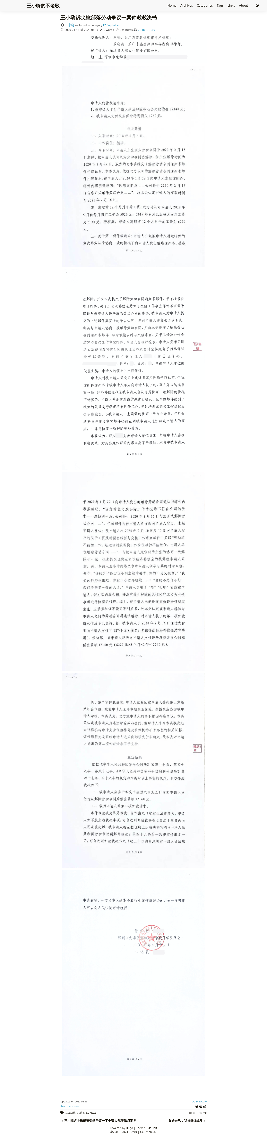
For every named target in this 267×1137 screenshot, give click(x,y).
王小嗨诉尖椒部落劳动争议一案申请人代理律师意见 (100, 1120)
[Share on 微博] (205, 1106)
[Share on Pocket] (201, 1106)
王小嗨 (69, 25)
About (244, 5)
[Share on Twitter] (197, 1106)
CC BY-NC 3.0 (146, 30)
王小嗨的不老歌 (43, 5)
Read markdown (70, 1106)
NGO (93, 1113)
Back (192, 1113)
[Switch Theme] (257, 5)
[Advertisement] (133, 1086)
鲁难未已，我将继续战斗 (185, 1120)
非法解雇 (82, 1113)
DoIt (154, 1128)
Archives (187, 5)
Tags (220, 5)
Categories (205, 5)
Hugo (129, 1128)
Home (172, 5)
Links (232, 5)
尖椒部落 (70, 1113)
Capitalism (113, 25)
